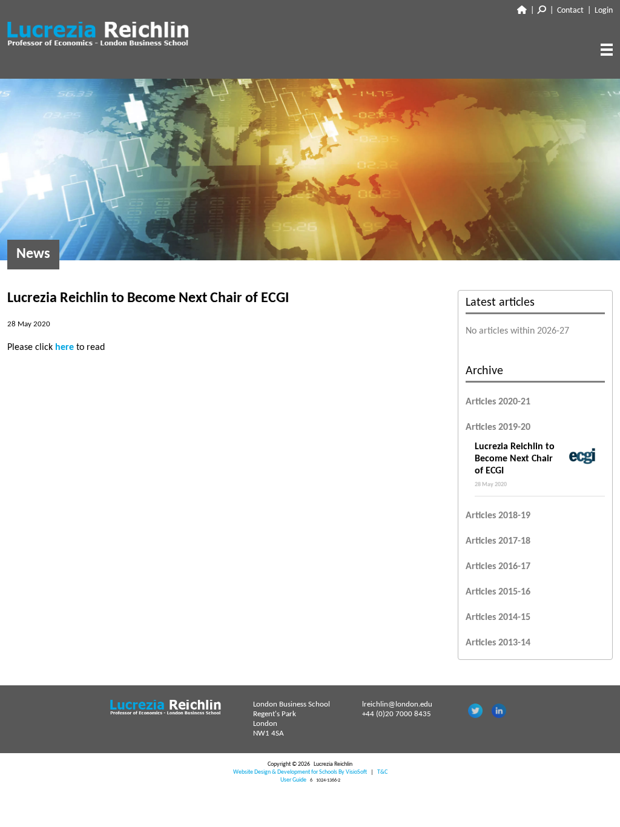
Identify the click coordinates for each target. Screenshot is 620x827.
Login (604, 10)
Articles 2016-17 (498, 567)
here (65, 347)
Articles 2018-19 (498, 516)
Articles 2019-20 (498, 427)
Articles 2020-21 (498, 402)
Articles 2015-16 (498, 592)
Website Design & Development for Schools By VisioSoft (300, 772)
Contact (570, 10)
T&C (382, 772)
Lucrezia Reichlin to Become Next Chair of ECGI (515, 465)
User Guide (293, 780)
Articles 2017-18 (498, 541)
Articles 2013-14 (498, 643)
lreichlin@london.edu (397, 704)
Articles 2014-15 (498, 617)
